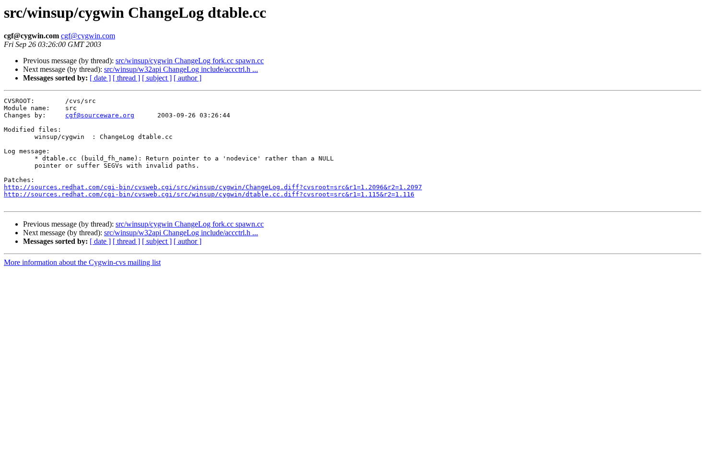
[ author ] (187, 78)
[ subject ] (157, 78)
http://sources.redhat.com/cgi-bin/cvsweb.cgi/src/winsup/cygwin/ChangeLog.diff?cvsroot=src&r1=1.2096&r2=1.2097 (213, 187)
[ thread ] (126, 78)
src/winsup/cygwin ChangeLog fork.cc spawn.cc (190, 61)
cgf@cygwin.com (88, 36)
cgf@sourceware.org (99, 115)
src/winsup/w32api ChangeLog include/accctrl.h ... (181, 69)
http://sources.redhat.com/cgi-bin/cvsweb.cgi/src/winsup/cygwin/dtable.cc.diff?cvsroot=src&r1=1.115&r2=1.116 (209, 194)
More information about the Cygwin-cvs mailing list (82, 262)
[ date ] (100, 78)
